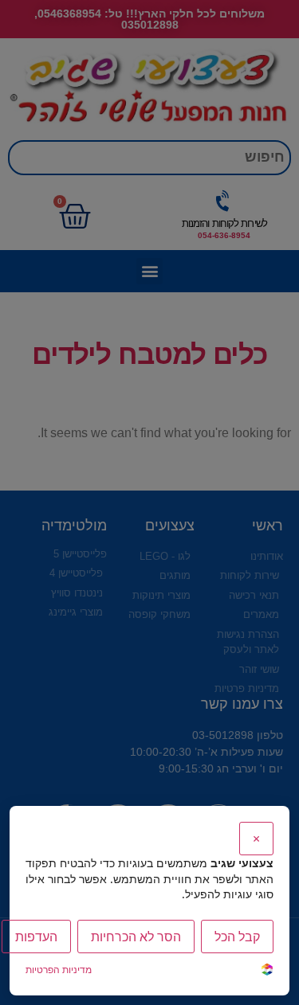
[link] (267, 971)
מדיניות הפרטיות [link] (59, 969)
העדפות (36, 936)
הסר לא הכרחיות (136, 936)
